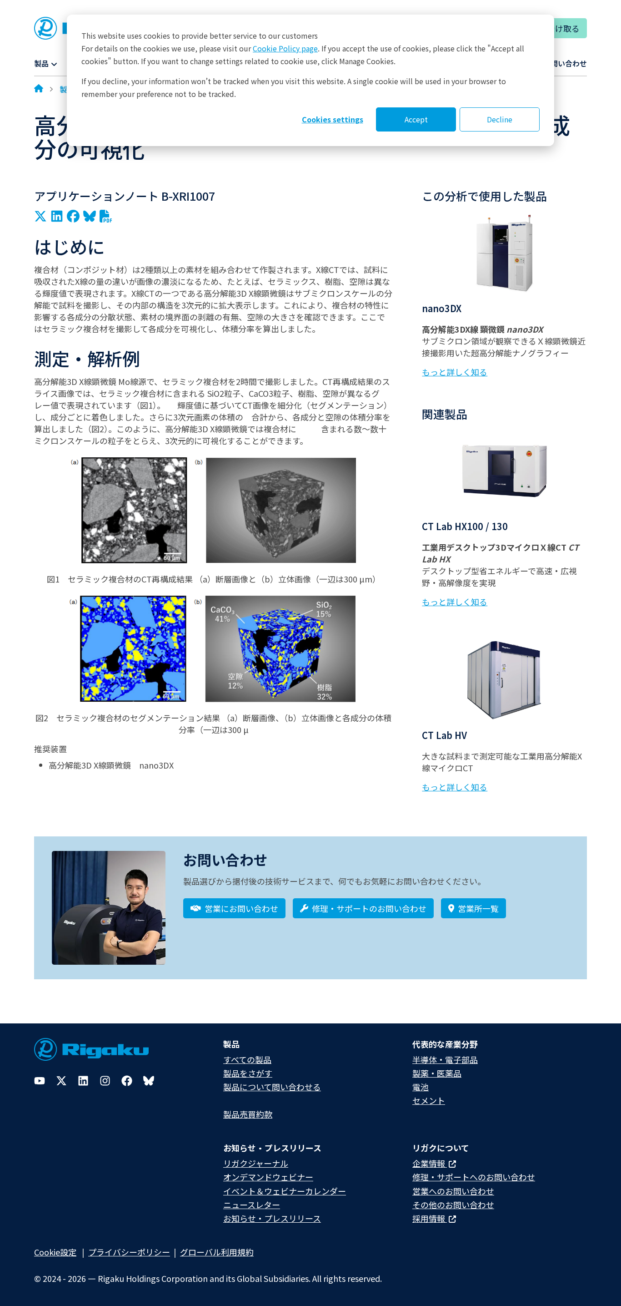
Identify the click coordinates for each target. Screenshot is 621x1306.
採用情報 (429, 1218)
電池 (420, 1087)
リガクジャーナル (255, 1163)
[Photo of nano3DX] (504, 253)
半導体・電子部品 (445, 1059)
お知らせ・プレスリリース (272, 1218)
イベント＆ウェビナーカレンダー (284, 1191)
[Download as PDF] (106, 216)
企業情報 (429, 1163)
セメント (428, 1100)
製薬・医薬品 (436, 1073)
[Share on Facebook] (73, 216)
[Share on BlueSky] (89, 216)
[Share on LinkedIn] (56, 216)
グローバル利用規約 (217, 1252)
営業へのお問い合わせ (453, 1191)
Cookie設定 (55, 1252)
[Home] (38, 89)
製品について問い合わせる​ (272, 1087)
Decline (499, 119)
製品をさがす (247, 1073)
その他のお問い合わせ (453, 1204)
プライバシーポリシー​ (129, 1252)
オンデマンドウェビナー (268, 1177)
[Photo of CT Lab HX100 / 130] (504, 471)
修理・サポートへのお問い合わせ (473, 1177)
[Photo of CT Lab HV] (504, 680)
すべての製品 (247, 1059)
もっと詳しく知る (454, 372)
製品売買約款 (247, 1114)
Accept (416, 119)
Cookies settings (332, 119)
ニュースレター (251, 1204)
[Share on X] (40, 216)
